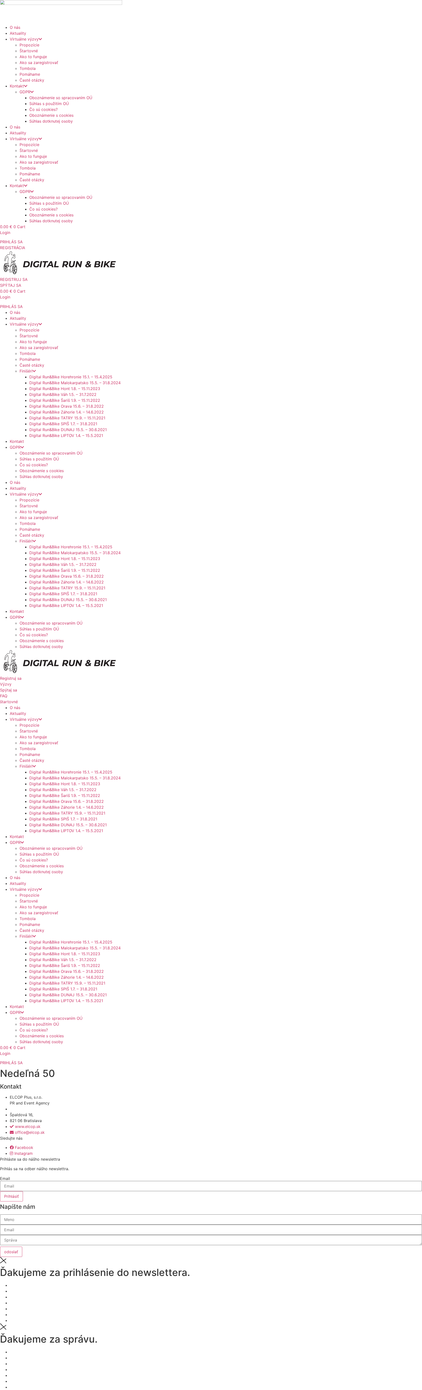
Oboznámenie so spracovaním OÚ (60, 97)
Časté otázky (32, 80)
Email (5, 1178)
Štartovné (29, 50)
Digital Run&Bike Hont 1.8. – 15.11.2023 (64, 388)
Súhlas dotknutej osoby (51, 121)
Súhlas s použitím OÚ (49, 103)
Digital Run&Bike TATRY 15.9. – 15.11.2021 (67, 417)
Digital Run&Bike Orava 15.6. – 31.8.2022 (66, 406)
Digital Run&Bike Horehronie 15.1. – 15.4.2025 (70, 376)
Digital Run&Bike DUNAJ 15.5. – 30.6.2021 (68, 429)
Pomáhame (30, 74)
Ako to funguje (33, 56)
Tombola (28, 68)
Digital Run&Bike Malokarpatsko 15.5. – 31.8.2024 (75, 382)
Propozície (29, 44)
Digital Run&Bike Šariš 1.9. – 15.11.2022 (64, 400)
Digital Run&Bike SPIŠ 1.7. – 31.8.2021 (63, 423)
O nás (15, 27)
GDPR (25, 91)
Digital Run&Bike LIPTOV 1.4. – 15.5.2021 (66, 435)
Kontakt (17, 86)
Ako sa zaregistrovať (39, 62)
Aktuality (18, 33)
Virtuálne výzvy (24, 39)
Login (5, 232)
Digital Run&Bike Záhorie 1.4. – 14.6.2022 (66, 412)
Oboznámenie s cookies (51, 115)
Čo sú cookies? (43, 109)
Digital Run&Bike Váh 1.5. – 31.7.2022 (62, 394)
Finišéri (26, 371)
